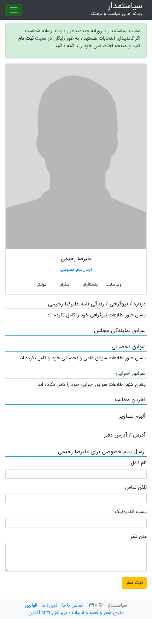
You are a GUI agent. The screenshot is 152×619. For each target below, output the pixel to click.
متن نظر (138, 536)
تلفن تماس (136, 487)
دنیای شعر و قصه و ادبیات (98, 613)
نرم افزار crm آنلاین (47, 613)
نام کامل (139, 463)
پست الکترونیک (131, 512)
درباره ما (50, 605)
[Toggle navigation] (13, 10)
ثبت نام (26, 38)
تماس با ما (72, 605)
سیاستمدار (116, 9)
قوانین (31, 605)
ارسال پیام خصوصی (76, 269)
